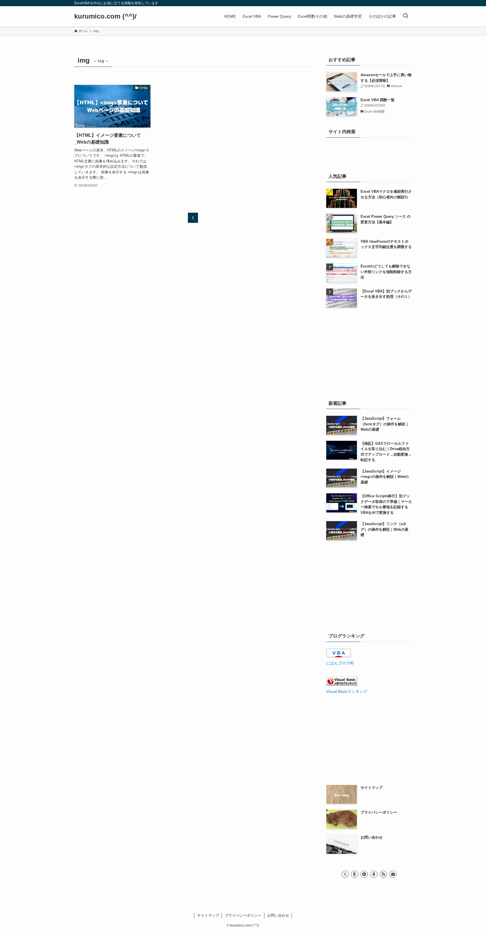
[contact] (393, 874)
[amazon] (373, 874)
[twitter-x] (345, 874)
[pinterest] (364, 874)
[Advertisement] (369, 352)
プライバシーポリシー (243, 915)
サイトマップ (208, 915)
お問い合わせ (278, 915)
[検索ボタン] (405, 16)
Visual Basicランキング (346, 691)
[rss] (383, 874)
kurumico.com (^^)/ (105, 16)
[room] (354, 874)
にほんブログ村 (340, 663)
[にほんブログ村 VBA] (338, 656)
